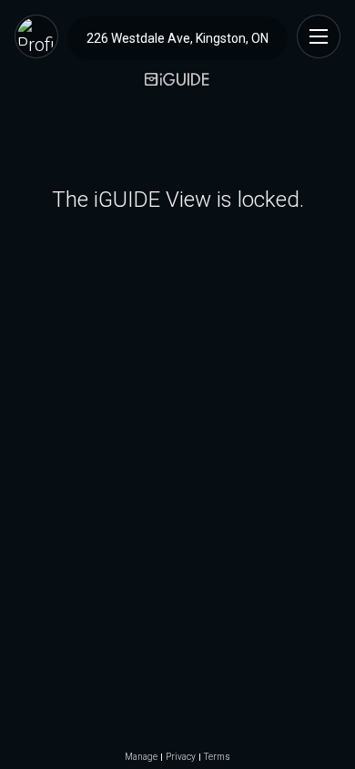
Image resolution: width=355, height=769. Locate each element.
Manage (141, 757)
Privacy (181, 757)
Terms (217, 757)
